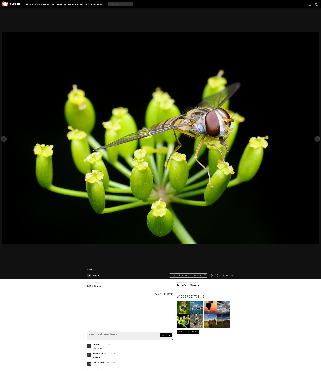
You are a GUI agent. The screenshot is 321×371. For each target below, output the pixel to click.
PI (89, 346)
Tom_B (96, 275)
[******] (183, 321)
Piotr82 (96, 344)
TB (89, 275)
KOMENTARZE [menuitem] (98, 4)
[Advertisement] (120, 311)
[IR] (196, 307)
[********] (210, 307)
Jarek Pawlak (99, 353)
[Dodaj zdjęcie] (310, 4)
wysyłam (166, 335)
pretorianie (98, 362)
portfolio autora (188, 332)
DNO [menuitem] (59, 4)
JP (89, 355)
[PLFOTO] (11, 4)
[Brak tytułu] (210, 321)
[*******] (183, 307)
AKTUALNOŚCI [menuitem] (71, 4)
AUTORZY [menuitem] (84, 4)
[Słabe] (204, 275)
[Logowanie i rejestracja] (316, 4)
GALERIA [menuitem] (29, 4)
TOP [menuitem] (53, 4)
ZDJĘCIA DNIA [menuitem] (42, 4)
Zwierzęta (181, 285)
